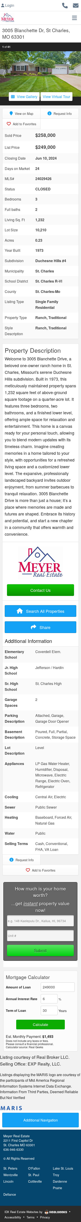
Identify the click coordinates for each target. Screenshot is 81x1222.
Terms (31, 1217)
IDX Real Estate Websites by (23, 1212)
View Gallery (27, 96)
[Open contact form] (76, 4)
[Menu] (74, 17)
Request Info (62, 113)
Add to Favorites (24, 124)
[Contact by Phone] (65, 4)
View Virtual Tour (56, 96)
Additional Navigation (40, 1120)
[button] (4, 73)
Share (44, 627)
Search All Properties (44, 611)
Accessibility (12, 1217)
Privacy (45, 1217)
